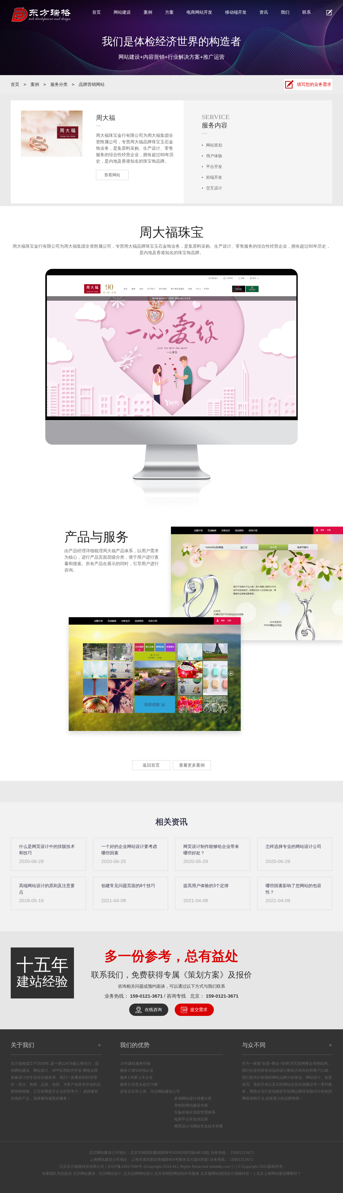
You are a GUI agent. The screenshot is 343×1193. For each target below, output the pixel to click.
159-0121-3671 (147, 996)
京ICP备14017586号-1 (126, 1166)
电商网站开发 (199, 12)
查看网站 (112, 175)
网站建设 (122, 12)
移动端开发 (236, 12)
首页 (96, 12)
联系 (306, 12)
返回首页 (151, 765)
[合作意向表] (329, 12)
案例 (148, 12)
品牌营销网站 (92, 84)
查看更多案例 (192, 765)
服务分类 (59, 84)
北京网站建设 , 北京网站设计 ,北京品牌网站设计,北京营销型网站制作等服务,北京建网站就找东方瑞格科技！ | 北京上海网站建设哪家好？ (187, 1173)
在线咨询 (153, 1009)
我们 (285, 12)
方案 (169, 12)
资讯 (263, 12)
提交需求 (198, 1009)
